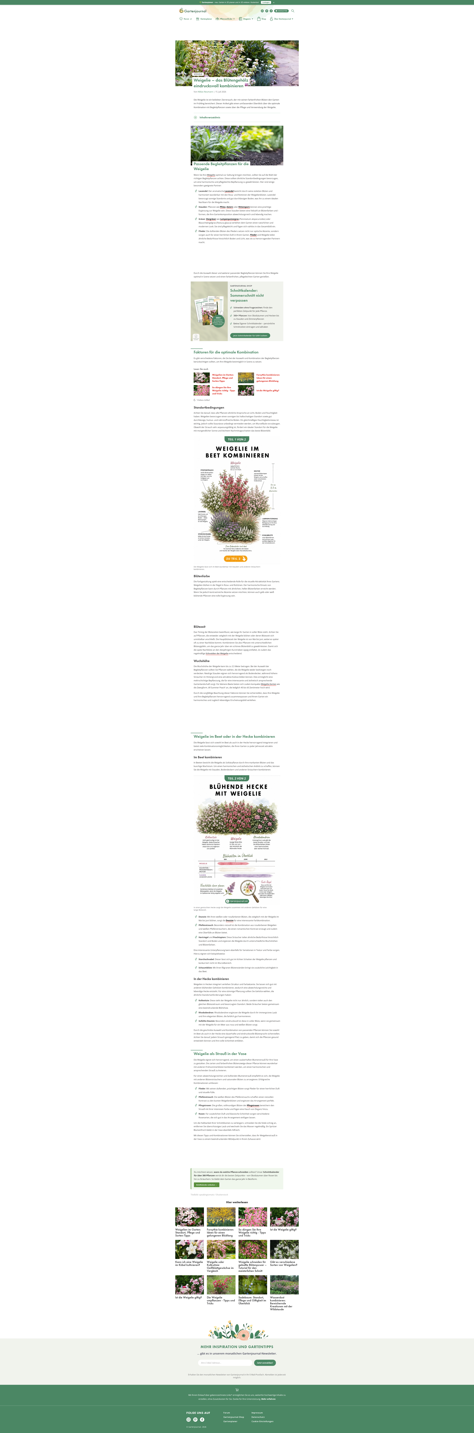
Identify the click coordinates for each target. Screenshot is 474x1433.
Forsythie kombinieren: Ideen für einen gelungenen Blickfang (268, 377)
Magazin (247, 19)
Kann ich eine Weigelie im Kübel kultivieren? (189, 1263)
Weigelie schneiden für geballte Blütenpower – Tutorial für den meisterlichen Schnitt (252, 1266)
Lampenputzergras (229, 219)
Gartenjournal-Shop (233, 1417)
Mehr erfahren (268, 1399)
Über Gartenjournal (282, 19)
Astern (230, 207)
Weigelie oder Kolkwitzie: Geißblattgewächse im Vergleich (220, 1266)
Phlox (223, 207)
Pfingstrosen (253, 1105)
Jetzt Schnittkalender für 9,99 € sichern (250, 335)
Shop (264, 19)
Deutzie (229, 920)
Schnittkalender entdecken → (206, 1185)
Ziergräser (211, 219)
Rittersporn (244, 207)
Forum (186, 19)
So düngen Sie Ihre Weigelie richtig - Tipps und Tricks (223, 390)
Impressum (257, 1412)
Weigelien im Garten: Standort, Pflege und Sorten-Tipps (223, 377)
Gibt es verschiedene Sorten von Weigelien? (283, 1263)
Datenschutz (258, 1417)
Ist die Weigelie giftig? (268, 390)
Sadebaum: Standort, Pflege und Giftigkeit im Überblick (252, 1300)
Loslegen (266, 2)
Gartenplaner (206, 19)
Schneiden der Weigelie (217, 653)
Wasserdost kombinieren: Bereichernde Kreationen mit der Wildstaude (281, 1303)
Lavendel (229, 191)
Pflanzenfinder (226, 19)
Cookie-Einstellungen (263, 1421)
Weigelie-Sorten (268, 684)
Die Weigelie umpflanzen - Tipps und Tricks (221, 1300)
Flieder (253, 235)
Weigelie (211, 175)
